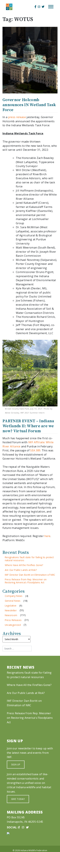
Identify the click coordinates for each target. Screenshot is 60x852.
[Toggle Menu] (51, 6)
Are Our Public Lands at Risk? (21, 569)
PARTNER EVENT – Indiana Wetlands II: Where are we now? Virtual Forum (28, 426)
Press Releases (13, 620)
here (47, 536)
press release (17, 117)
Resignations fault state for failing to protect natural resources (29, 559)
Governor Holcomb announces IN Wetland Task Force (29, 104)
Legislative (10, 605)
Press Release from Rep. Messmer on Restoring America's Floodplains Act (30, 717)
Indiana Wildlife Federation (33, 850)
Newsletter (11, 610)
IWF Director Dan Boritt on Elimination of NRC (30, 574)
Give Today (18, 799)
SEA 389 (35, 450)
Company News (13, 595)
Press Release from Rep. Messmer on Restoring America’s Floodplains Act (26, 581)
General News (12, 600)
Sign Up (15, 764)
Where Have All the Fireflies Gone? (24, 565)
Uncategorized (13, 624)
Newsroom (11, 615)
